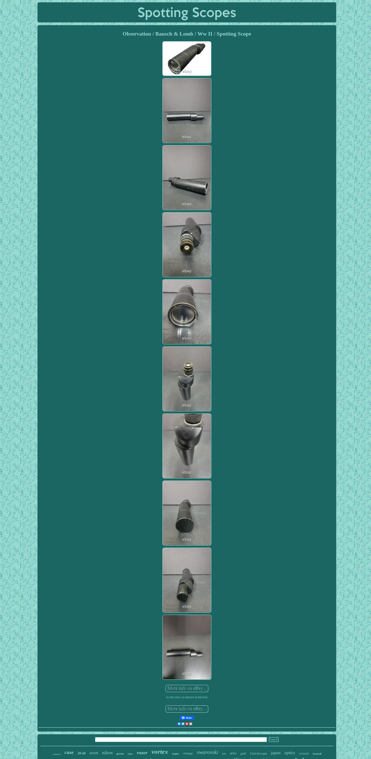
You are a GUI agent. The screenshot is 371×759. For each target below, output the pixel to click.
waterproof (57, 754)
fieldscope (258, 753)
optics (289, 752)
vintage (188, 753)
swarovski (207, 752)
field (224, 753)
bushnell (317, 753)
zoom (93, 752)
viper (130, 753)
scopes (175, 753)
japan (276, 752)
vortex (159, 751)
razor (142, 752)
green (120, 753)
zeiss (233, 753)
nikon (107, 752)
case (69, 752)
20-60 (81, 753)
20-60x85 (304, 753)
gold (243, 753)
